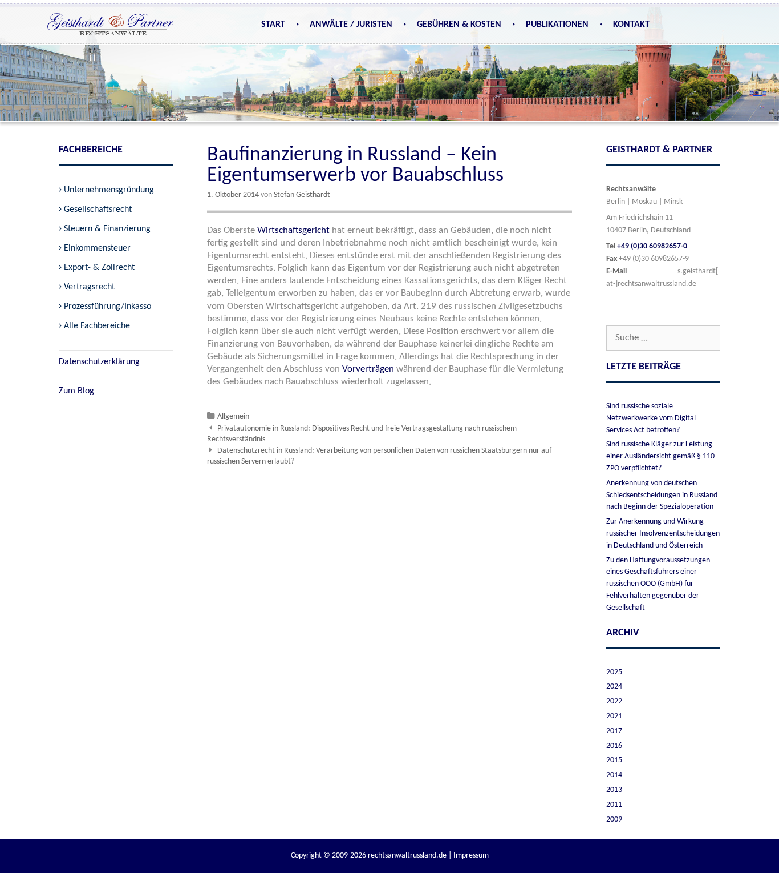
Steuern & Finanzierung (107, 229)
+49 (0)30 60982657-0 (652, 246)
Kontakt (631, 24)
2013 (614, 790)
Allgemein (233, 416)
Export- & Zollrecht (99, 267)
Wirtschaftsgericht (293, 230)
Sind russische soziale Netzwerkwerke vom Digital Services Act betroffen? (651, 418)
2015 (614, 760)
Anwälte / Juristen (351, 24)
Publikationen (557, 24)
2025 (614, 672)
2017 (614, 731)
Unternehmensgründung (109, 190)
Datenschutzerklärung (99, 362)
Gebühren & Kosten (459, 24)
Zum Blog (76, 391)
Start (273, 24)
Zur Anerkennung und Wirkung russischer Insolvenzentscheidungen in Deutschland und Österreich (663, 533)
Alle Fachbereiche (97, 326)
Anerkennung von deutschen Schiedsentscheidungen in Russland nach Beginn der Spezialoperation (661, 495)
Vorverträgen (368, 369)
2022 (614, 701)
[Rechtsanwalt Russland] (110, 26)
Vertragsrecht (89, 287)
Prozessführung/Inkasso (107, 306)
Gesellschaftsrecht (98, 209)
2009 (614, 819)
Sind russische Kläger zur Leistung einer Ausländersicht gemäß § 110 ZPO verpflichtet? (660, 456)
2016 (614, 746)
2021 (614, 716)
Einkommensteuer (97, 248)
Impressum (471, 855)
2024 (614, 686)
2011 (614, 804)
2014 (614, 775)
